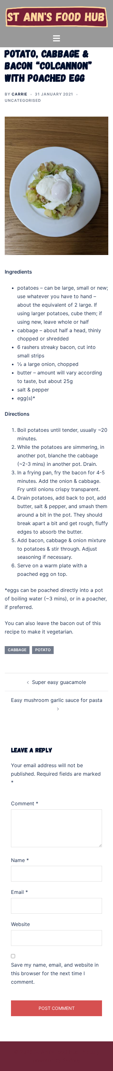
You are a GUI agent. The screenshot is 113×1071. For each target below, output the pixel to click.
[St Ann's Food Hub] (56, 16)
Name (20, 860)
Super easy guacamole (59, 682)
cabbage (17, 649)
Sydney (71, 1060)
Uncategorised (23, 100)
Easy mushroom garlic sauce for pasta (56, 700)
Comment (24, 803)
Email (19, 892)
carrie (19, 94)
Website (20, 924)
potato (43, 649)
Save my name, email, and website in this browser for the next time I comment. (55, 973)
